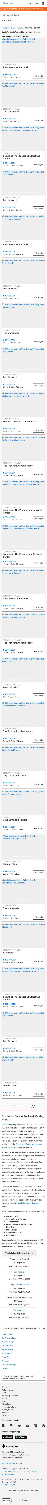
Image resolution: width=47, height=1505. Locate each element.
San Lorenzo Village (9, 1365)
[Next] (33, 1106)
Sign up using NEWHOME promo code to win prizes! (22, 9)
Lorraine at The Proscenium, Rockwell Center (22, 511)
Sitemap (5, 1398)
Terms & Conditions (9, 1407)
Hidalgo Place (10, 864)
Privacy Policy (7, 1404)
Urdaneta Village (8, 1342)
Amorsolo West (11, 687)
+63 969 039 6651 (8, 1474)
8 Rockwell (8, 952)
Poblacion (5, 1361)
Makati (20, 28)
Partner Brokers (7, 1390)
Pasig (28, 1144)
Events (4, 1393)
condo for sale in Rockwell (28, 1203)
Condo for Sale (8, 28)
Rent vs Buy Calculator (10, 1396)
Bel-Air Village (7, 1353)
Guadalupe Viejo (7, 1345)
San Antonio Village (9, 1338)
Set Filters (7, 20)
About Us (5, 1413)
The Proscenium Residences (18, 465)
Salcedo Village (7, 1349)
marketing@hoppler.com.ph (12, 1463)
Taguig (7, 1147)
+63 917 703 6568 (8, 1472)
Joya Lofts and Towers (15, 775)
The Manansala (11, 111)
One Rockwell (10, 200)
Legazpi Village (7, 1334)
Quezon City (20, 1144)
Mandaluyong (37, 1144)
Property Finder (7, 1410)
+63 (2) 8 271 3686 (30, 1472)
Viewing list (39, 76)
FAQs (3, 1401)
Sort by (15, 36)
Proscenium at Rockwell (15, 67)
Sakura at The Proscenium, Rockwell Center (21, 157)
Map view (6, 1500)
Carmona (5, 1368)
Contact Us (6, 1415)
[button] (5, 50)
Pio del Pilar (6, 1357)
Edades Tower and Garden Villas (20, 421)
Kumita (4, 1387)
